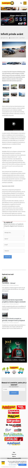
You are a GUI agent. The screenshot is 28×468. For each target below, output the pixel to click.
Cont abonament (14, 387)
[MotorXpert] (13, 416)
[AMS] (21, 407)
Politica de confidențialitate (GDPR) (14, 458)
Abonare (14, 392)
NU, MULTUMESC (12, 464)
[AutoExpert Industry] (13, 443)
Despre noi (14, 454)
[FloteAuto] (13, 412)
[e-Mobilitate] (14, 434)
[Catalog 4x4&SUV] (13, 439)
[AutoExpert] (9, 407)
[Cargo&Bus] (13, 421)
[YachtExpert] (8, 430)
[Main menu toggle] (24, 3)
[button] (21, 3)
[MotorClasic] (14, 425)
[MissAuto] (18, 430)
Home (14, 452)
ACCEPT (22, 464)
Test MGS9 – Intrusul (8, 283)
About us (14, 456)
